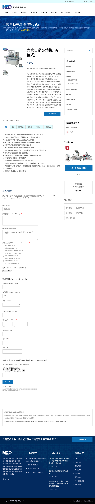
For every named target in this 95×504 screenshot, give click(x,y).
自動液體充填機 (25, 30)
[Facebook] (3, 479)
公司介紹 (14, 13)
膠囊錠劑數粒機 (71, 89)
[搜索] (65, 1)
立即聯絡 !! (82, 439)
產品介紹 (24, 13)
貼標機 (68, 66)
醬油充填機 (69, 208)
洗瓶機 (68, 104)
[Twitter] (5, 479)
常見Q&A (54, 13)
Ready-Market (88, 501)
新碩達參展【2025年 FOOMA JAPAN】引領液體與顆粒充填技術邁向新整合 (58, 483)
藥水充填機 (69, 213)
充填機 (17, 30)
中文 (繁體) (89, 1)
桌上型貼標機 (70, 71)
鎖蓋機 (68, 94)
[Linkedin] (8, 479)
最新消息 (44, 13)
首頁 (6, 13)
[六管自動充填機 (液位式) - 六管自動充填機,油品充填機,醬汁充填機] (20, 65)
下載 (71, 132)
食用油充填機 (80, 208)
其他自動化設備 (71, 109)
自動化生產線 (70, 99)
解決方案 (34, 13)
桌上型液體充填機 (73, 83)
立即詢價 (53, 114)
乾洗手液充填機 (70, 218)
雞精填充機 (79, 213)
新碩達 (15, 501)
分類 (11, 30)
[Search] (90, 50)
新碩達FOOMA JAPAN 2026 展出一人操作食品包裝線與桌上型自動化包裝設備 (59, 460)
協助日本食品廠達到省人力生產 (58, 472)
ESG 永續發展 (66, 13)
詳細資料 (78, 191)
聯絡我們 (77, 13)
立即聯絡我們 (62, 421)
